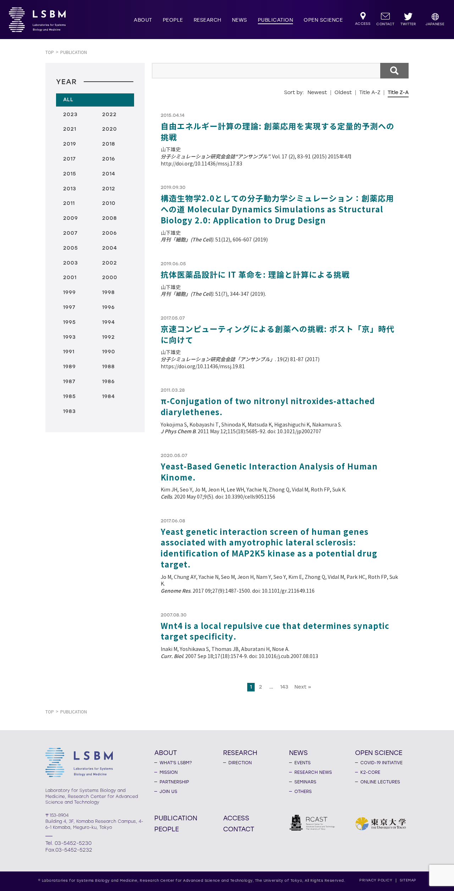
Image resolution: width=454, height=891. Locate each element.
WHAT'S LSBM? (176, 762)
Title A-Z (369, 92)
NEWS (239, 20)
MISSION (169, 772)
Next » (302, 687)
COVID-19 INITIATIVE (381, 762)
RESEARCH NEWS (313, 772)
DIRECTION (240, 762)
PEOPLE (173, 20)
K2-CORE (370, 772)
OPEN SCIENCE (323, 20)
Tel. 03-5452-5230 (68, 843)
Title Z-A (398, 92)
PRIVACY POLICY (375, 880)
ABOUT (143, 20)
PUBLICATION (275, 20)
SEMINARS (305, 781)
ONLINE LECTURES (380, 781)
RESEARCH (207, 20)
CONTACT (238, 828)
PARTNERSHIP (174, 781)
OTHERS (303, 791)
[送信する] (394, 70)
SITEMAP (408, 880)
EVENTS (302, 762)
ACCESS (236, 817)
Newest (317, 92)
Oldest (343, 92)
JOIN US (168, 791)
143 (284, 687)
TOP (49, 52)
